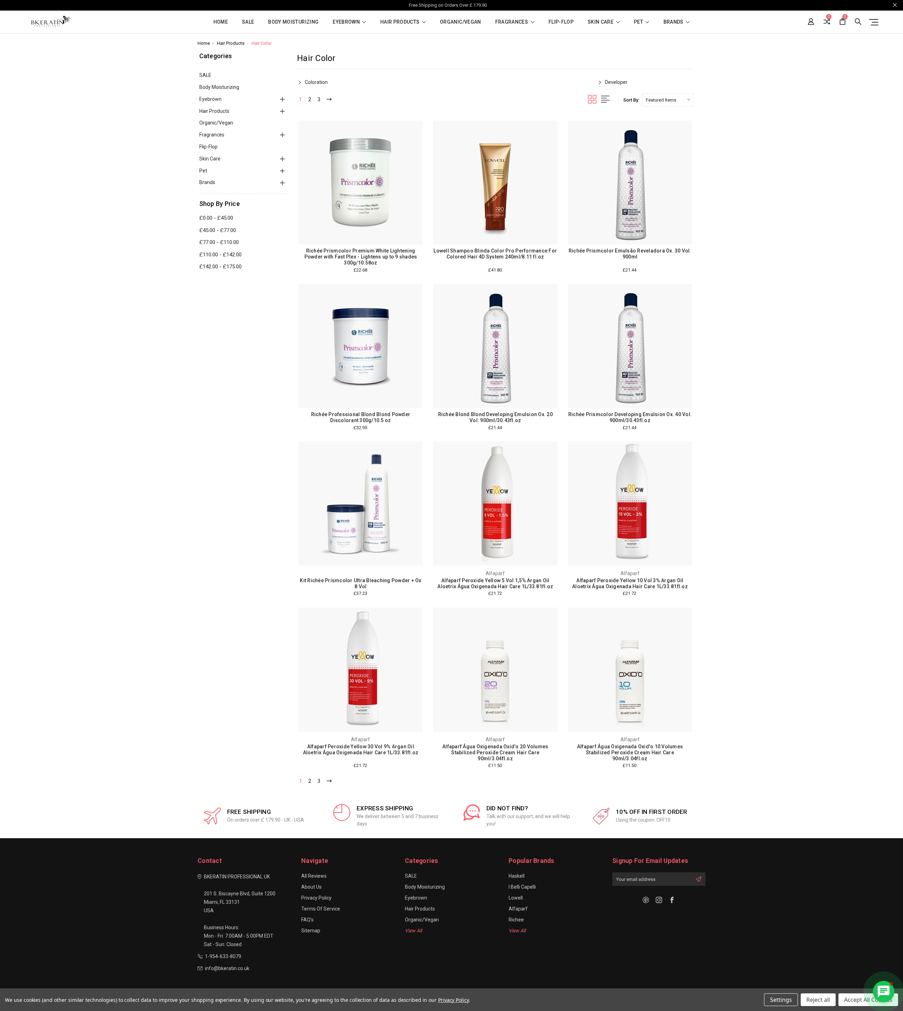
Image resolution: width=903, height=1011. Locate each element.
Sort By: (631, 100)
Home (220, 22)
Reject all (818, 1000)
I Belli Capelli (522, 887)
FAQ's (307, 919)
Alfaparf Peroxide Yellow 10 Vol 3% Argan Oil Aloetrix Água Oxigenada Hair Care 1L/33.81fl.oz (630, 583)
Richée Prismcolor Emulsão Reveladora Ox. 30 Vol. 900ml (630, 254)
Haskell (517, 876)
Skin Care (601, 22)
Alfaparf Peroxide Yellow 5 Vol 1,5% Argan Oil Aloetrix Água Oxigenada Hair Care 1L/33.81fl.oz (495, 583)
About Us (311, 887)
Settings (781, 1000)
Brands (674, 22)
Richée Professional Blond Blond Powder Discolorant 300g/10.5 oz (361, 417)
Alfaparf (518, 909)
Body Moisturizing (293, 22)
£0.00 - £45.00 (216, 218)
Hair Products (400, 22)
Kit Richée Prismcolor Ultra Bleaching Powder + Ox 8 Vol (360, 583)
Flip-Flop (561, 22)
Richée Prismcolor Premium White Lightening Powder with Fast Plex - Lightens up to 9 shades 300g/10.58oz (360, 257)
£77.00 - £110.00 (219, 242)
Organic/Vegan (460, 22)
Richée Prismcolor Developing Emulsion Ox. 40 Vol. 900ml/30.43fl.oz (630, 417)
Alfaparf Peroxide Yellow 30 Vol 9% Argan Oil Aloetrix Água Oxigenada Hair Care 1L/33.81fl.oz (361, 749)
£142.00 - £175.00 (220, 266)
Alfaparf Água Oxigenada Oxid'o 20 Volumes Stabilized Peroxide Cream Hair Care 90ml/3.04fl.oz (495, 752)
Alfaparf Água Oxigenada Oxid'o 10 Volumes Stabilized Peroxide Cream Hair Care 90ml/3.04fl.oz (630, 752)
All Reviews (314, 876)
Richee (516, 919)
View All (413, 930)
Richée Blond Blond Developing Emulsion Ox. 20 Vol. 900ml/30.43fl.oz (495, 417)
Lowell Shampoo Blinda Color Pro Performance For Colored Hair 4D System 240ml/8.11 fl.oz (495, 254)
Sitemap (310, 930)
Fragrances (512, 22)
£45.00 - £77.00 (217, 230)
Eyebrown (347, 22)
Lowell (516, 898)
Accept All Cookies (868, 1000)
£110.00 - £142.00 (220, 254)
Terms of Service (320, 909)
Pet (639, 22)
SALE (248, 22)
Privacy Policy (316, 898)
